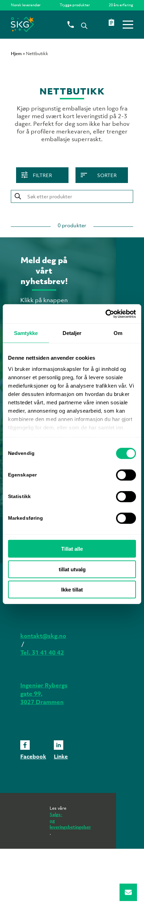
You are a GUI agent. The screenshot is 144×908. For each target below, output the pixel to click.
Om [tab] (118, 333)
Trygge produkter (75, 5)
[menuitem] (27, 5)
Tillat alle (72, 549)
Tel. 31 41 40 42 (42, 652)
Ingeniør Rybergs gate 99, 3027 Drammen (43, 693)
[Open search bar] (84, 25)
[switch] (126, 475)
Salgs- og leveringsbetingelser (59, 820)
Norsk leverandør (26, 5)
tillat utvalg (72, 569)
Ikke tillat (72, 590)
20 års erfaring (121, 5)
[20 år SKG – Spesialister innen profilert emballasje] (60, 24)
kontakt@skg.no (43, 636)
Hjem (16, 53)
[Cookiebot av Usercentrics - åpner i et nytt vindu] (105, 313)
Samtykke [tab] (26, 333)
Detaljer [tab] (72, 333)
